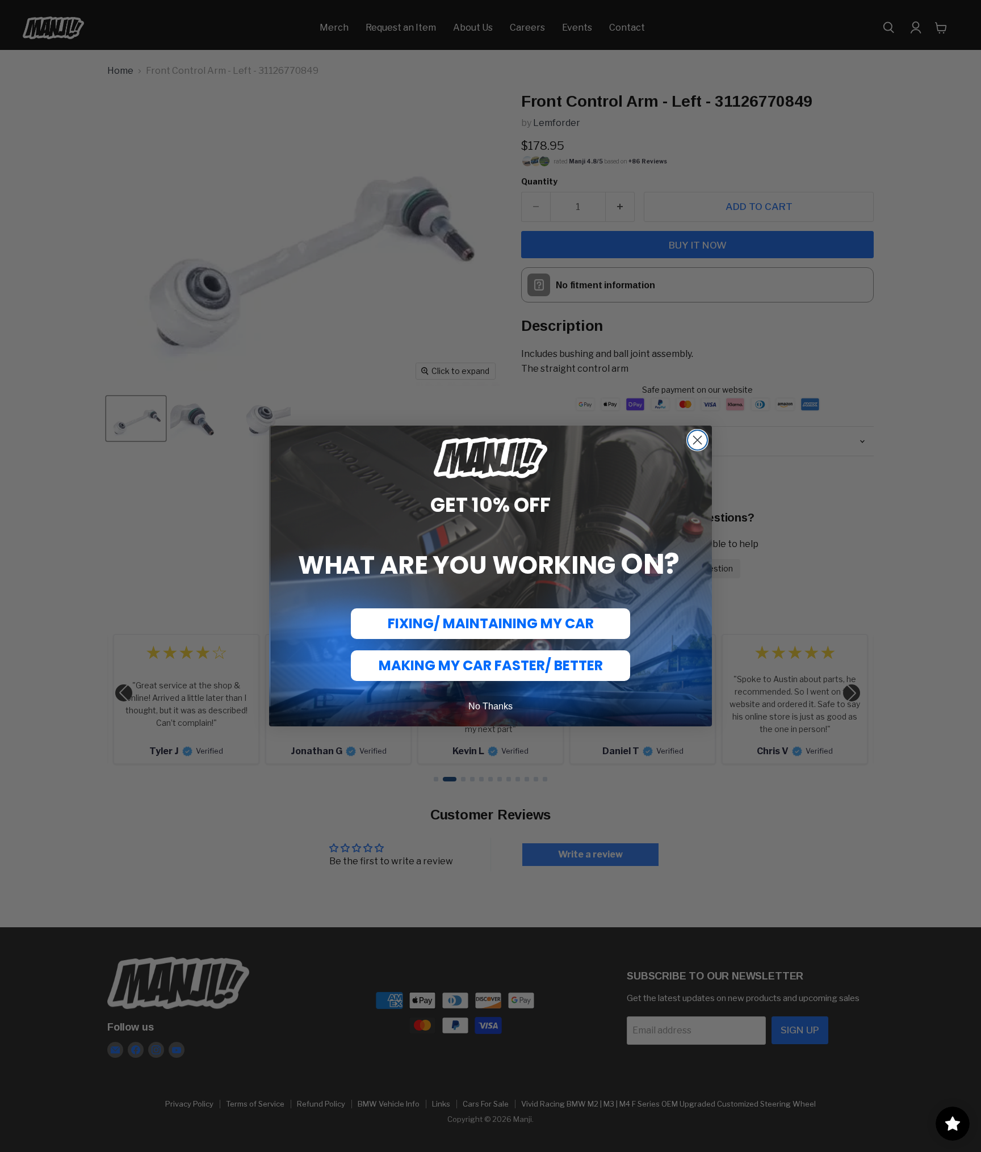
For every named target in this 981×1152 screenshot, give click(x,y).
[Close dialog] (697, 440)
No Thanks (490, 706)
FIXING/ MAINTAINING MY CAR (491, 623)
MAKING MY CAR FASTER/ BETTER (491, 665)
